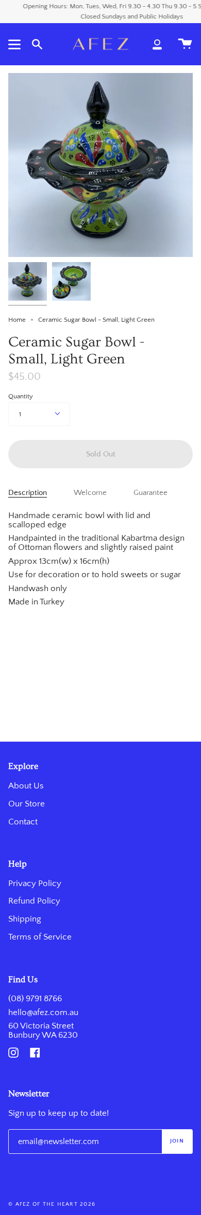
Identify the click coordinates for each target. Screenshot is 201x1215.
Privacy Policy (34, 883)
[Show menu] (16, 44)
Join (177, 1141)
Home (17, 319)
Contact (23, 821)
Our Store (26, 803)
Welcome (90, 493)
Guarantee (150, 493)
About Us (26, 785)
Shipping (24, 919)
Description (27, 493)
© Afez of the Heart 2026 (51, 1204)
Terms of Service (40, 937)
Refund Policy (34, 901)
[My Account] (157, 44)
